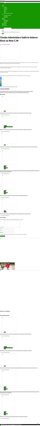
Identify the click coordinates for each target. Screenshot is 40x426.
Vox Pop (5, 22)
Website (1, 232)
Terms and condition (5, 422)
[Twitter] (20, 79)
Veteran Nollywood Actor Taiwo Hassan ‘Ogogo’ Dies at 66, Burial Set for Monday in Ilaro (15, 112)
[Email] (20, 81)
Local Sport (6, 17)
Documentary (4, 23)
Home (3, 5)
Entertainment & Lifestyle (8, 13)
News (3, 6)
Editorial (5, 8)
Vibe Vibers (6, 21)
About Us (3, 420)
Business (5, 7)
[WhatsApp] (20, 84)
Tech (5, 12)
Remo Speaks (6, 20)
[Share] (20, 85)
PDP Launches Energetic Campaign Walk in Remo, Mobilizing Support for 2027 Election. (15, 213)
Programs (3, 19)
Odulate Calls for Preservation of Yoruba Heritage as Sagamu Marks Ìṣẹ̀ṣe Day (13, 195)
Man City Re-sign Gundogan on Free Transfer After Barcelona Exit (14, 92)
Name (1, 228)
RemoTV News (7, 44)
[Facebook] (20, 77)
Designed (12, 424)
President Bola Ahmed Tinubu (12, 86)
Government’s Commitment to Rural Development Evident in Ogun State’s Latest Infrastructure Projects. (19, 146)
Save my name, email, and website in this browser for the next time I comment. (14, 234)
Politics (3, 18)
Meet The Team (4, 25)
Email (1, 230)
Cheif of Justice (4, 86)
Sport (5, 10)
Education (5, 9)
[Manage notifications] (37, 424)
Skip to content (2, 0)
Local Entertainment (7, 15)
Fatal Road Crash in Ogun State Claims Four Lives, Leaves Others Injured (16, 91)
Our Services (4, 24)
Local (3, 14)
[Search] (0, 27)
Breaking (5, 125)
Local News (6, 16)
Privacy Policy (4, 421)
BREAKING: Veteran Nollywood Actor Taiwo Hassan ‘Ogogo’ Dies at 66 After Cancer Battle (16, 129)
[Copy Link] (20, 82)
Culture (5, 11)
